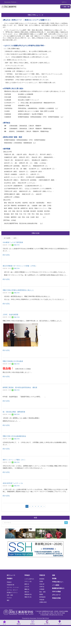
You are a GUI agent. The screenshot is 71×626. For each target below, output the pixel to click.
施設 (8, 600)
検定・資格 (42, 592)
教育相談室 (42, 597)
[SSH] (35, 549)
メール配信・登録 (65, 6)
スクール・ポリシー (12, 590)
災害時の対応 (43, 602)
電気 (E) (27, 592)
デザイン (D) (28, 581)
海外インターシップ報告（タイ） (14, 460)
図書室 (41, 594)
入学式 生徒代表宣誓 (10, 314)
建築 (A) (27, 584)
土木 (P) (27, 586)
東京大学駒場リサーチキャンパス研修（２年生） (20, 266)
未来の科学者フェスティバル (13, 483)
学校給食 (41, 599)
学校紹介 (9, 582)
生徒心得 (41, 584)
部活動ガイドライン (12, 592)
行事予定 (41, 586)
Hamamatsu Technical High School (11, 2)
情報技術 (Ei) (28, 594)
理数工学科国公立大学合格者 (13, 361)
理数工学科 (17, 245)
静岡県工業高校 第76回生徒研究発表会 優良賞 (20, 387)
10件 (14, 238)
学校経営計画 (10, 584)
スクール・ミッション (13, 587)
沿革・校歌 (10, 595)
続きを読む (6, 255)
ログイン (64, 2)
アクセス (9, 597)
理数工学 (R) (28, 597)
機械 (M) (27, 589)
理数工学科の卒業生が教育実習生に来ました (18, 290)
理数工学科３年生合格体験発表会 (14, 436)
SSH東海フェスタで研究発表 (13, 242)
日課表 (41, 581)
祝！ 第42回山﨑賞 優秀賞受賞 (14, 412)
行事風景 (41, 589)
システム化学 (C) (29, 579)
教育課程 (41, 579)
